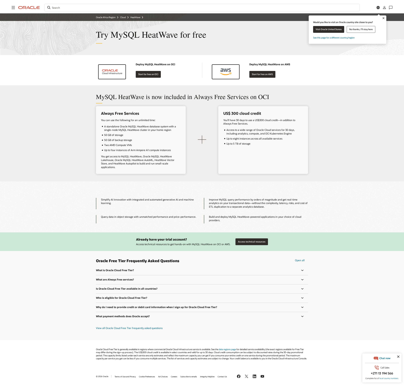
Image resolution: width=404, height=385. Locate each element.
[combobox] (202, 7)
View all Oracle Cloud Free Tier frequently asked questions (129, 328)
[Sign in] (384, 7)
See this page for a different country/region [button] (334, 37)
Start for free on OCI (148, 74)
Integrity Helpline (207, 376)
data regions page (227, 349)
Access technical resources (251, 241)
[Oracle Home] (29, 8)
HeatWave (135, 17)
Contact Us (222, 376)
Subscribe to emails (188, 376)
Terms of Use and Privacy (125, 376)
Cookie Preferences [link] (147, 376)
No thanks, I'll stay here (361, 29)
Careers (174, 376)
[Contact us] (391, 7)
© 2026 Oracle (102, 376)
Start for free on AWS (262, 74)
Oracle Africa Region (106, 17)
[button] (13, 7)
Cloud (123, 17)
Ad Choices (163, 376)
